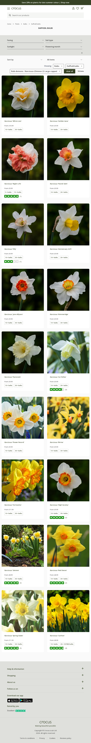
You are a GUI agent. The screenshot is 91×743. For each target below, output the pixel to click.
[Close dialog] (86, 348)
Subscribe (67, 388)
